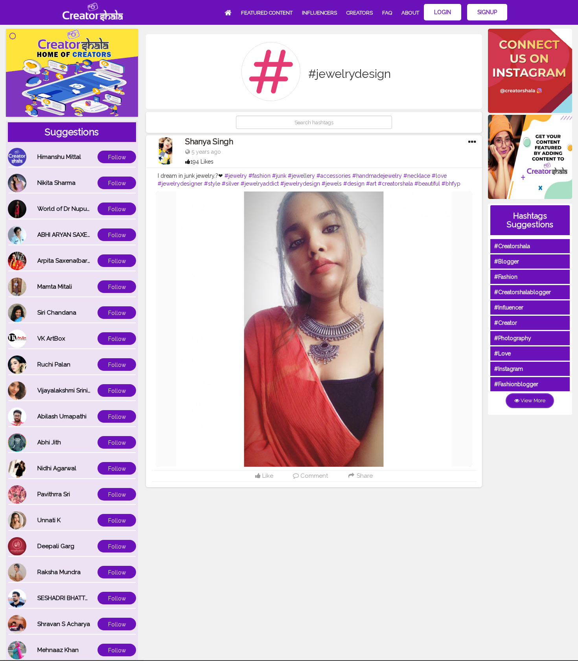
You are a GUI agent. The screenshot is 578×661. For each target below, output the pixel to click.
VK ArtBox (51, 338)
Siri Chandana (56, 312)
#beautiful (427, 183)
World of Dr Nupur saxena (73, 208)
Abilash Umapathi (62, 416)
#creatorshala (395, 183)
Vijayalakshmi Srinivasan (70, 390)
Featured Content (267, 13)
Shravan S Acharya (63, 624)
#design (353, 183)
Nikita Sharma (56, 182)
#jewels (332, 183)
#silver (230, 183)
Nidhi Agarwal (56, 468)
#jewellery (301, 176)
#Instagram (508, 369)
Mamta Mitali (54, 286)
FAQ (387, 13)
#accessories (334, 176)
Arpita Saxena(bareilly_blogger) (81, 260)
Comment (313, 475)
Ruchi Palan (53, 364)
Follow (117, 157)
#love (439, 176)
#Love (502, 353)
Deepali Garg (55, 546)
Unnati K (49, 520)
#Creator (505, 323)
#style (212, 183)
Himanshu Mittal (59, 156)
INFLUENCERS (319, 13)
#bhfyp (451, 183)
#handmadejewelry (377, 176)
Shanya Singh (209, 141)
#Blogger (506, 261)
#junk (279, 176)
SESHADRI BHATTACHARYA (74, 598)
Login (442, 12)
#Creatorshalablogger (522, 292)
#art (371, 183)
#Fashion (505, 277)
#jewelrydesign (300, 183)
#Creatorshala (512, 246)
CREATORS (359, 13)
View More (532, 400)
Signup (487, 12)
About (410, 13)
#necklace (416, 176)
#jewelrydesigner (180, 183)
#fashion (260, 176)
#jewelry (236, 176)
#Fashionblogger (516, 384)
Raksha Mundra (59, 572)
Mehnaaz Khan (58, 650)
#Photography (512, 338)
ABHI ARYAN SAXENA (66, 234)
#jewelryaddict (260, 183)
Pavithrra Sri (53, 494)
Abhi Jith (49, 442)
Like (267, 475)
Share (364, 475)
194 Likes (202, 161)
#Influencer (508, 307)
